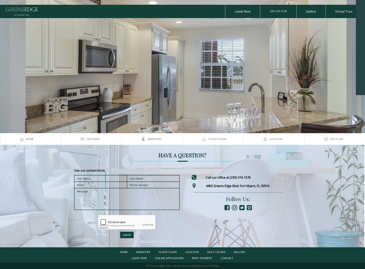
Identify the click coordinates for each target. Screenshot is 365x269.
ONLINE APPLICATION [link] (169, 258)
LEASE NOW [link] (139, 258)
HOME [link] (124, 252)
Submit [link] (127, 235)
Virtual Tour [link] (344, 11)
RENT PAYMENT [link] (202, 258)
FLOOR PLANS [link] (168, 252)
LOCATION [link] (192, 252)
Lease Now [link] (243, 11)
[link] (360, 4)
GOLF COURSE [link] (216, 252)
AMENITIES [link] (143, 252)
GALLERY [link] (239, 252)
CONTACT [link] (227, 258)
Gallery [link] (311, 11)
